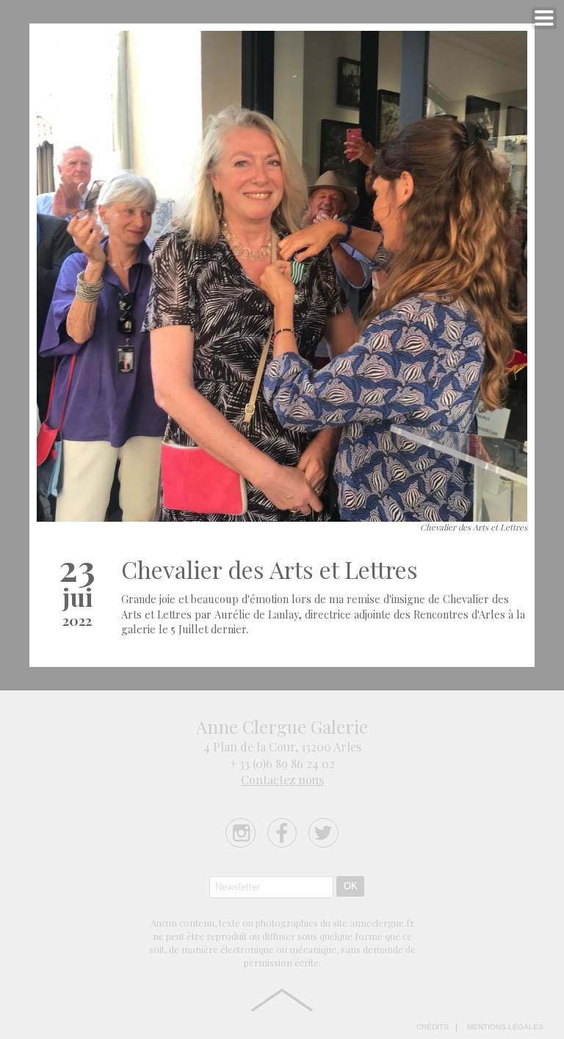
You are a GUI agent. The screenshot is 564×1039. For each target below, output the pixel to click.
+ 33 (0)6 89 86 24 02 (282, 763)
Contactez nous (282, 779)
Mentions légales (505, 1027)
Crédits (432, 1027)
